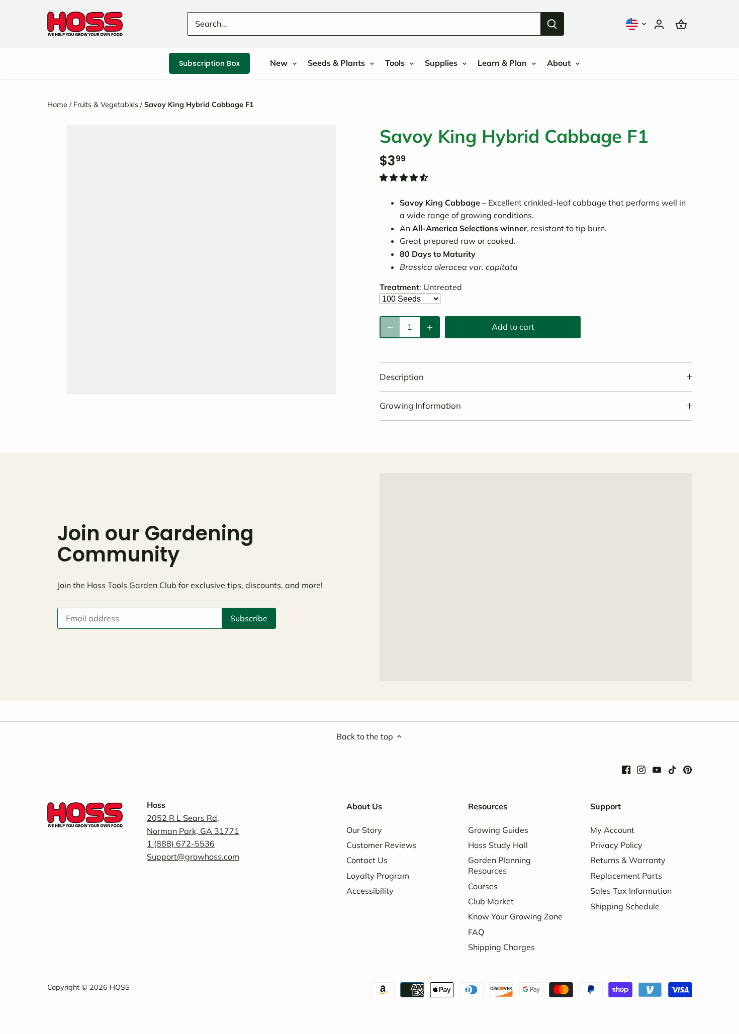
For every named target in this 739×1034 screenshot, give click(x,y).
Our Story (364, 830)
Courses (483, 886)
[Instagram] (641, 769)
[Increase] (429, 327)
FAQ (476, 932)
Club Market (491, 901)
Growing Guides (498, 830)
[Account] (659, 24)
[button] (637, 24)
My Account (612, 830)
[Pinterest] (687, 769)
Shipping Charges (501, 947)
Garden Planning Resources (499, 865)
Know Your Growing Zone (515, 916)
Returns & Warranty (628, 860)
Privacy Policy (616, 845)
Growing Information (420, 405)
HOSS (120, 987)
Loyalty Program (377, 876)
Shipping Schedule (625, 906)
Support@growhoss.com (193, 857)
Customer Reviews (381, 845)
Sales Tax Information (631, 891)
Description (402, 376)
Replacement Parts (626, 876)
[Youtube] (657, 769)
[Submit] (552, 24)
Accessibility (370, 891)
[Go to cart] (681, 24)
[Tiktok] (672, 769)
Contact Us (367, 860)
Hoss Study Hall (498, 845)
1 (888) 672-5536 (181, 843)
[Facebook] (626, 769)
